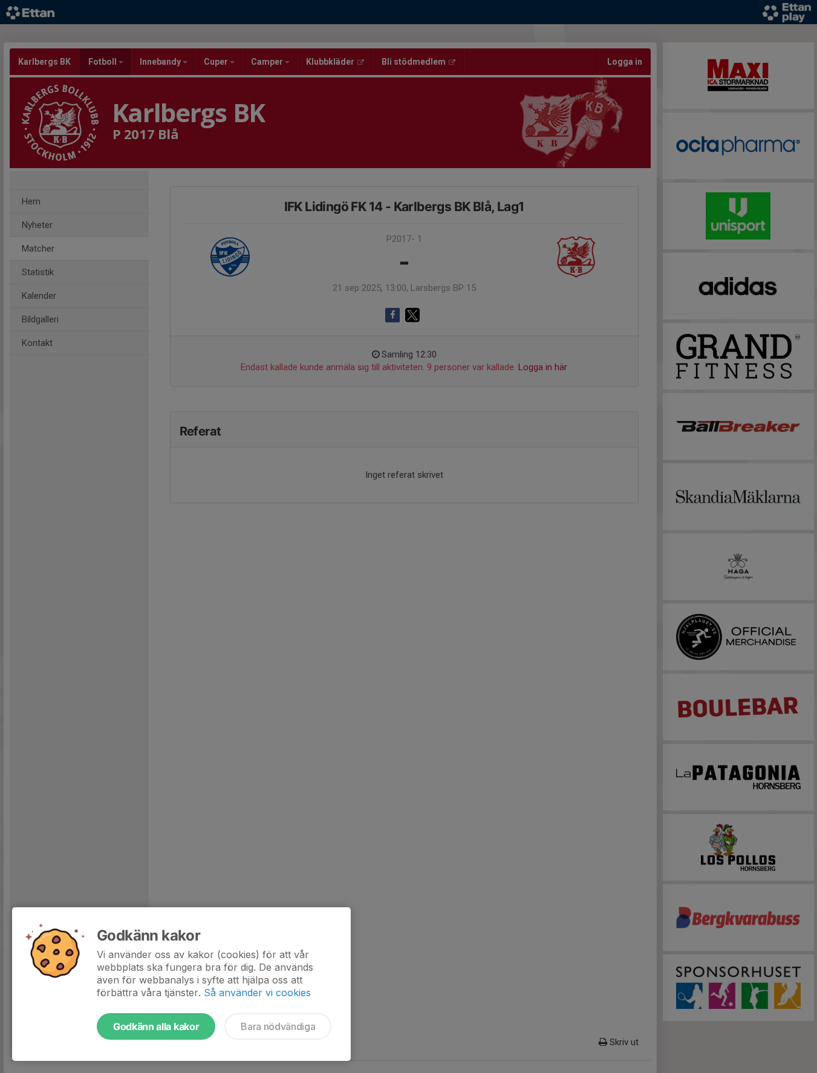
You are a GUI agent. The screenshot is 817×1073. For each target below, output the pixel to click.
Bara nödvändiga (278, 1026)
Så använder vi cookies (257, 993)
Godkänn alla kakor (156, 1026)
